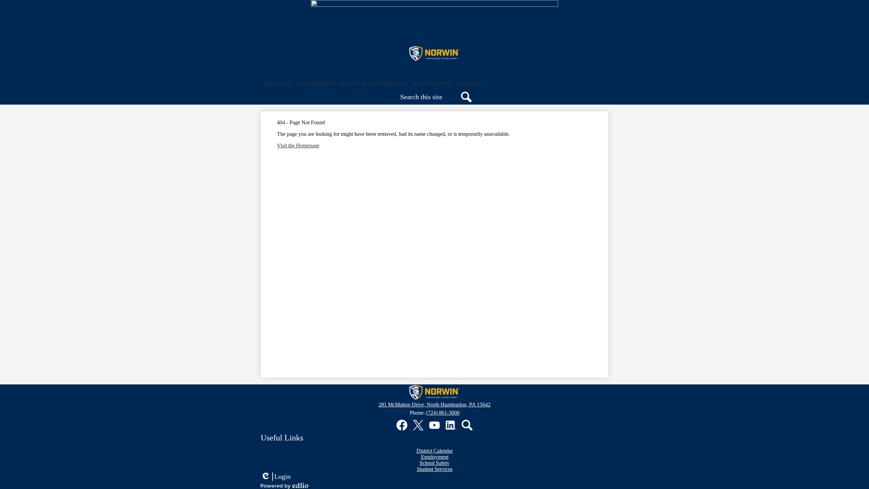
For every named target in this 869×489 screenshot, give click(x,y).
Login (276, 477)
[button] (277, 84)
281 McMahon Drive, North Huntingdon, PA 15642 (434, 405)
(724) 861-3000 (443, 413)
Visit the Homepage (298, 145)
